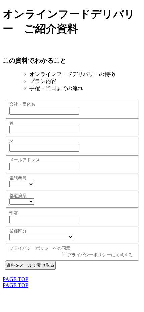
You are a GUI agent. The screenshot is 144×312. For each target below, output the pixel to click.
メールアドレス (24, 159)
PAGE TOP (15, 279)
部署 (13, 212)
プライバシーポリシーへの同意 (39, 248)
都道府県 (18, 195)
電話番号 (18, 178)
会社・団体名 (22, 104)
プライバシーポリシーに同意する (100, 254)
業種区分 (18, 231)
